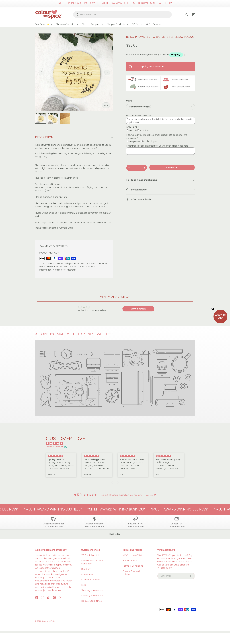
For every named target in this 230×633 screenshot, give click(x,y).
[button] (113, 482)
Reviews (157, 24)
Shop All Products (116, 24)
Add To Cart (172, 167)
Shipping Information (92, 590)
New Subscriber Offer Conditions (92, 562)
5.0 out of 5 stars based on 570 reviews (121, 495)
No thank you (150, 141)
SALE (147, 24)
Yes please (134, 141)
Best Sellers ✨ (42, 24)
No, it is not (145, 130)
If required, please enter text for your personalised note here (157, 145)
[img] (116, 443)
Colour (129, 101)
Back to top (115, 534)
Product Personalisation (138, 115)
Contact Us (87, 574)
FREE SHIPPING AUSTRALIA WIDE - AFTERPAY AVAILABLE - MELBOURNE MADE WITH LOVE (115, 3)
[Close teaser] (212, 308)
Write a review (138, 308)
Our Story (86, 569)
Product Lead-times (91, 600)
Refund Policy (130, 560)
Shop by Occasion (65, 24)
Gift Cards (137, 24)
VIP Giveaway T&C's (133, 555)
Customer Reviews (90, 579)
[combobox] (122, 14)
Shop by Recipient (91, 24)
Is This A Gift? (132, 127)
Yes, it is (133, 130)
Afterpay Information (92, 595)
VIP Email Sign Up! (90, 555)
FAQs (83, 584)
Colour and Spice (49, 621)
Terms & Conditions (133, 565)
